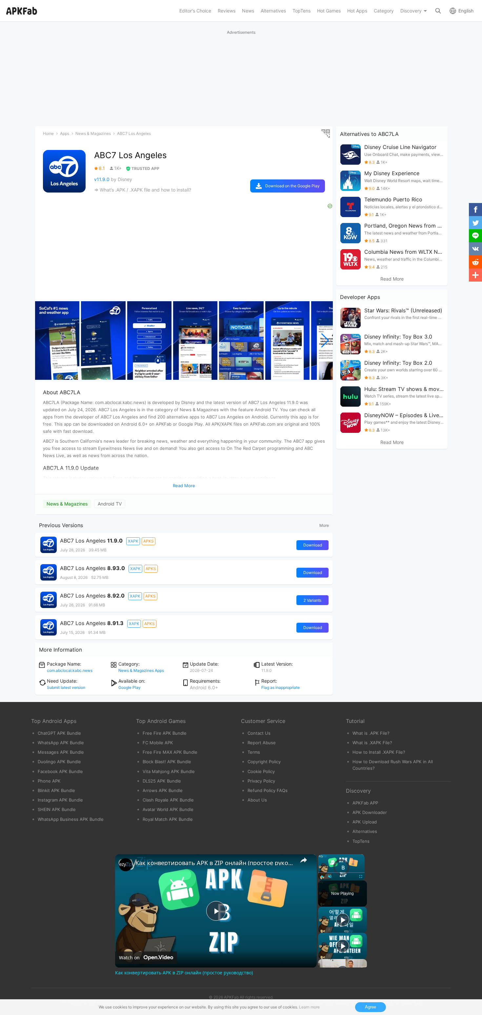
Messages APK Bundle (61, 752)
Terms (254, 752)
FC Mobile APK (158, 742)
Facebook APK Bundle (60, 771)
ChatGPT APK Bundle (59, 733)
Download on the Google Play (292, 185)
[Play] (322, 876)
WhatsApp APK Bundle (61, 742)
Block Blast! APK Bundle (167, 761)
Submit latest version (66, 687)
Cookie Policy (261, 771)
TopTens (361, 841)
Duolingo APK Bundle (59, 761)
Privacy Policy (261, 781)
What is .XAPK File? (372, 742)
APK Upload (364, 821)
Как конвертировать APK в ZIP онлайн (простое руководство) (214, 862)
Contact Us (259, 733)
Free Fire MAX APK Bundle (170, 752)
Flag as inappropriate (280, 687)
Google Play (129, 687)
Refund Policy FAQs (268, 790)
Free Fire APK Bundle (165, 733)
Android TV (110, 504)
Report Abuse (262, 742)
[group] (57, 340)
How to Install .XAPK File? (378, 752)
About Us (257, 800)
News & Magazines (67, 504)
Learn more (309, 1007)
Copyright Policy (264, 761)
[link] (125, 864)
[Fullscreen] (361, 876)
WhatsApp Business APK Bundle (71, 819)
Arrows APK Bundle (163, 790)
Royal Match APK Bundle (168, 819)
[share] (304, 860)
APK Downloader (369, 812)
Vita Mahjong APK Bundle (169, 771)
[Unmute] (330, 876)
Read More (392, 279)
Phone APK (49, 781)
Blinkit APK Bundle (56, 790)
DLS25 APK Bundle (162, 781)
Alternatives (364, 831)
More (324, 525)
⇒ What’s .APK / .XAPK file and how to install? (142, 190)
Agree (370, 1007)
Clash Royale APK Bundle (168, 800)
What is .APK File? (371, 733)
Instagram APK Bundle (60, 800)
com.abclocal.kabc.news (69, 670)
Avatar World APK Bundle (168, 809)
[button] (325, 340)
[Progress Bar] (341, 872)
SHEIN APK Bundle (57, 809)
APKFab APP (365, 802)
